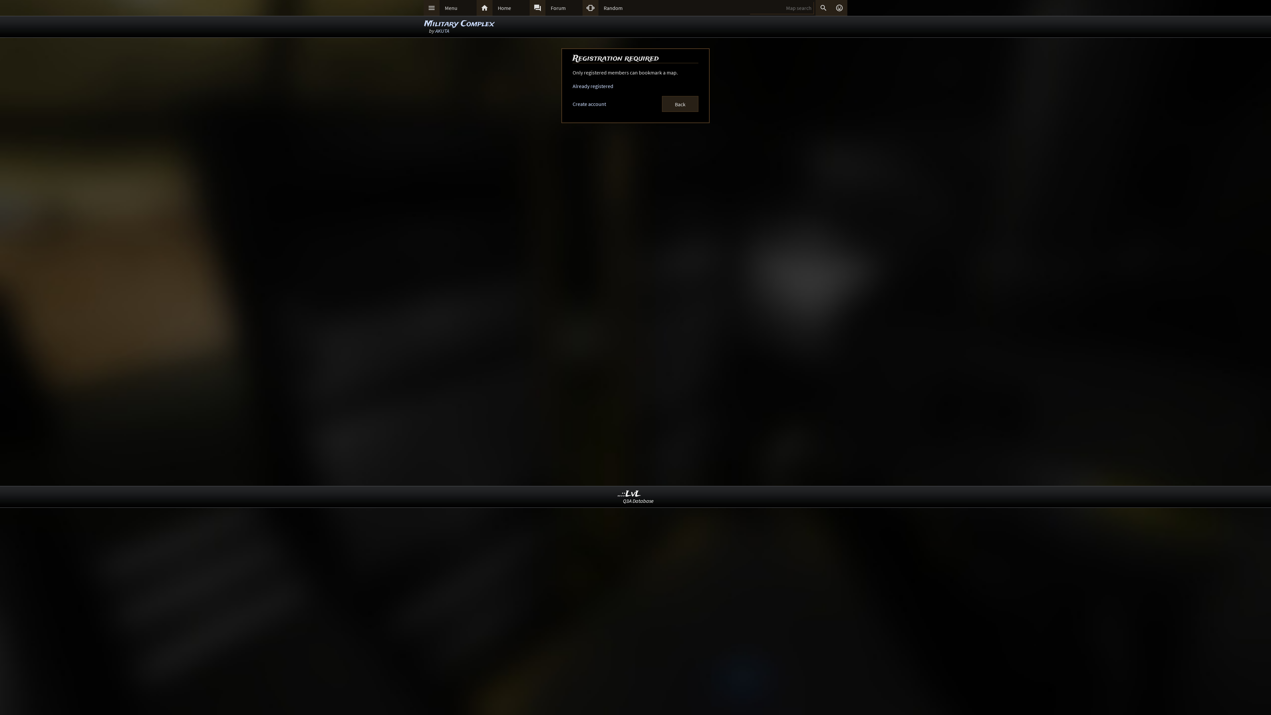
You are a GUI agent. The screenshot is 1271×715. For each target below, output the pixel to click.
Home (504, 8)
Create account (589, 104)
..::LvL (629, 494)
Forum (558, 8)
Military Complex (459, 24)
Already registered (593, 86)
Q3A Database (638, 501)
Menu (451, 8)
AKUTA (442, 30)
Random (613, 8)
